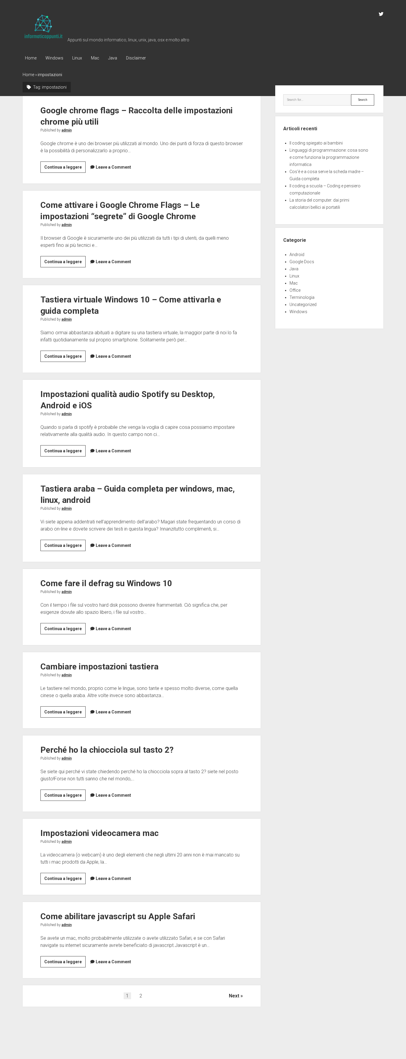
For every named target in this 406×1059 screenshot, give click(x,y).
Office (294, 290)
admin (67, 130)
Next (234, 996)
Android (296, 254)
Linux (77, 58)
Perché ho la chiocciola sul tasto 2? (107, 750)
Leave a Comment (113, 167)
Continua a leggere (65, 168)
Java (112, 58)
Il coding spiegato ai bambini (316, 143)
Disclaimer (136, 58)
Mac (95, 58)
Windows (54, 58)
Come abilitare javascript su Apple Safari (117, 916)
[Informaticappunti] (43, 39)
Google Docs (301, 261)
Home (31, 58)
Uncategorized (303, 304)
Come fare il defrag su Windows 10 (106, 583)
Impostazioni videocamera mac (99, 833)
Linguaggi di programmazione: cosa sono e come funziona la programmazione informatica (328, 157)
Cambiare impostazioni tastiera (99, 667)
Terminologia (301, 297)
